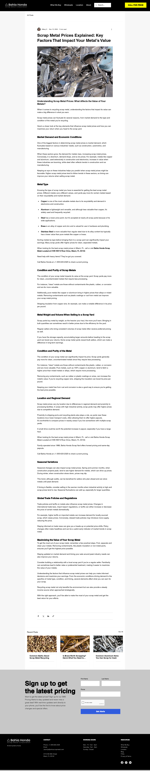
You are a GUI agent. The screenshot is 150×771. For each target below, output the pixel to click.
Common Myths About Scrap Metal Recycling (39, 657)
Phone (83, 689)
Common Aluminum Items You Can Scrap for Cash (107, 657)
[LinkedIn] (130, 762)
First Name (84, 678)
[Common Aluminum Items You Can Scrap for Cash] (108, 644)
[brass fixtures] (42, 644)
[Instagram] (126, 762)
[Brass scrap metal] (75, 644)
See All (120, 632)
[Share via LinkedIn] (48, 616)
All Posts (30, 15)
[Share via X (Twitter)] (43, 616)
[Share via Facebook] (38, 616)
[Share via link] (53, 616)
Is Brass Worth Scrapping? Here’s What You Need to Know (74, 657)
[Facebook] (122, 762)
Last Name (105, 678)
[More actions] (111, 29)
